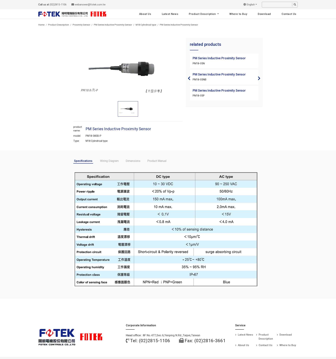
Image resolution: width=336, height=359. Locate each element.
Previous (189, 78)
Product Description (203, 14)
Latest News (170, 14)
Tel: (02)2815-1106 (149, 340)
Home (41, 24)
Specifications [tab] (83, 161)
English (250, 4)
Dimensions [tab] (133, 161)
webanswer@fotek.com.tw (90, 4)
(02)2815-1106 (58, 4)
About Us (145, 14)
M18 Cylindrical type (146, 24)
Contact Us (289, 14)
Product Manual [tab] (156, 161)
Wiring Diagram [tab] (109, 161)
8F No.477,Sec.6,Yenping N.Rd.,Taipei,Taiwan (171, 335)
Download (264, 14)
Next (259, 78)
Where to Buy (238, 14)
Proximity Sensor (81, 24)
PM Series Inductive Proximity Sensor (113, 24)
